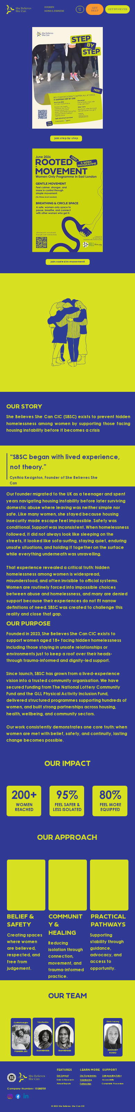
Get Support (63, 1076)
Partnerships (85, 1084)
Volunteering (86, 1080)
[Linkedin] (26, 1096)
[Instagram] (10, 1096)
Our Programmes (88, 1076)
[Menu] (80, 9)
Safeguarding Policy (112, 1076)
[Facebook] (18, 1096)
